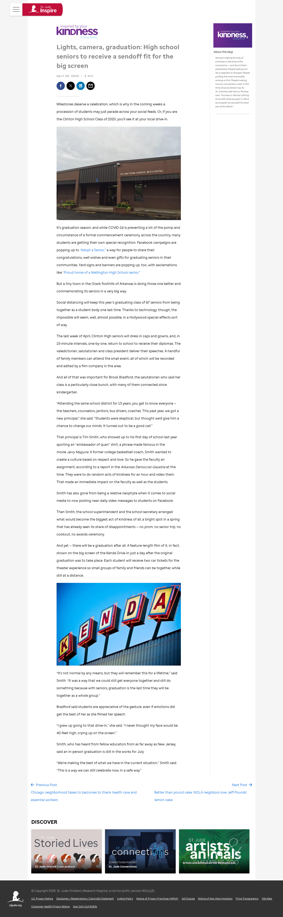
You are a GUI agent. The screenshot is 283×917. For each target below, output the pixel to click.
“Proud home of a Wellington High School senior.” (101, 272)
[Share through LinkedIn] (80, 86)
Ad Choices (188, 898)
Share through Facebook (61, 86)
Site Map (267, 898)
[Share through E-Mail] (90, 86)
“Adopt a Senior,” (93, 250)
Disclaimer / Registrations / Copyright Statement (85, 898)
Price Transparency (247, 898)
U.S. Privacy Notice (42, 898)
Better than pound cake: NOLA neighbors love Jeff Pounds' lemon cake (200, 796)
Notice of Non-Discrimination (215, 898)
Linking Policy (125, 898)
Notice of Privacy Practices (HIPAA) (157, 898)
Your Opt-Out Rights (85, 906)
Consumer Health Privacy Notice (50, 906)
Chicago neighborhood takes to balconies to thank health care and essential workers (84, 796)
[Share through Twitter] (71, 86)
